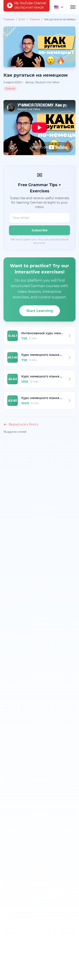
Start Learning (39, 311)
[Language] (59, 7)
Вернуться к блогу (23, 424)
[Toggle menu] (72, 7)
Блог (22, 19)
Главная (9, 19)
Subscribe (40, 230)
